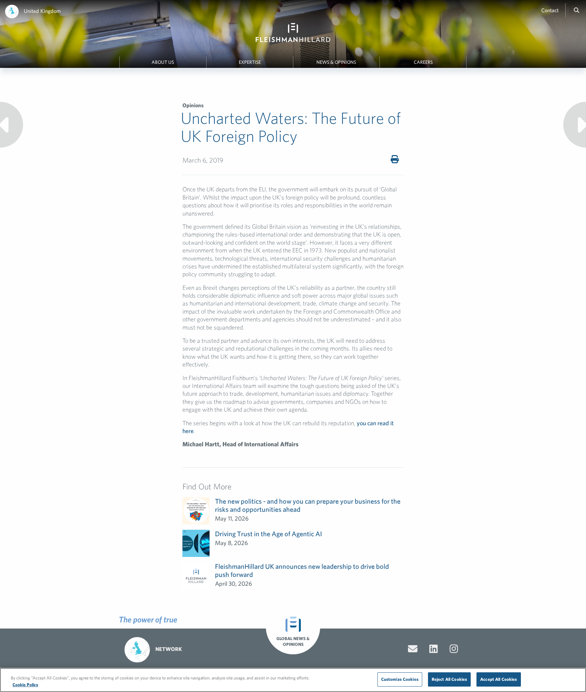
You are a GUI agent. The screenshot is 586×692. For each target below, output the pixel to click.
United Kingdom (42, 11)
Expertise (250, 62)
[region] (293, 680)
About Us (163, 62)
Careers (423, 62)
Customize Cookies (399, 679)
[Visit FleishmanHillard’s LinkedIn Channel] (433, 649)
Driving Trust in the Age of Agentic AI (268, 534)
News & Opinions (336, 62)
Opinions (192, 105)
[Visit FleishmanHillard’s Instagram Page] (454, 649)
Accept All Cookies (498, 679)
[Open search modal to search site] (576, 10)
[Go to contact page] (413, 649)
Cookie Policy (25, 684)
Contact (550, 10)
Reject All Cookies (449, 679)
